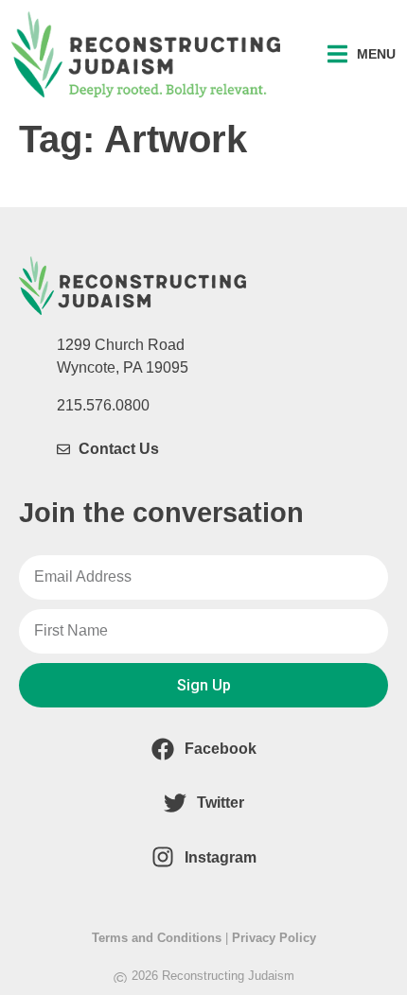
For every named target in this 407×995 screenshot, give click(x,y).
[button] (361, 54)
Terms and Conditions (156, 938)
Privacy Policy (274, 938)
